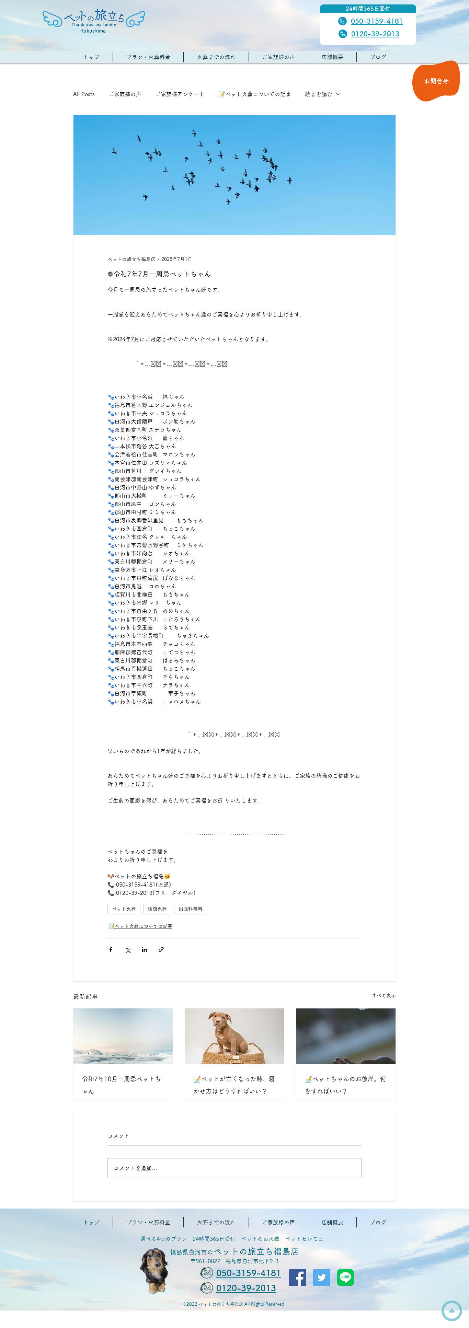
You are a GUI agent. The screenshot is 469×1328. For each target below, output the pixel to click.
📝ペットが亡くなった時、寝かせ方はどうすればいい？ (234, 1085)
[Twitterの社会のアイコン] (321, 1277)
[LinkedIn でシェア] (144, 949)
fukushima (93, 30)
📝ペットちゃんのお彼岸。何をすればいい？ (345, 1085)
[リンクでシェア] (161, 949)
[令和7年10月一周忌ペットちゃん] (123, 1036)
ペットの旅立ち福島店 (234, 1251)
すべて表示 (384, 995)
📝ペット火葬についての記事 (254, 94)
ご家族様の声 (124, 94)
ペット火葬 (124, 908)
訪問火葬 (157, 908)
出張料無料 (191, 908)
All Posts (84, 94)
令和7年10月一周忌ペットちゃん (121, 1085)
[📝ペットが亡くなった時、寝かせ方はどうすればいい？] (234, 1036)
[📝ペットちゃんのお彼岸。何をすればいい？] (346, 1036)
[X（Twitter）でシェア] (127, 949)
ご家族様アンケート (180, 94)
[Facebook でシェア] (110, 949)
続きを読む (318, 94)
